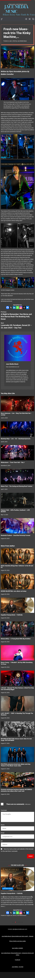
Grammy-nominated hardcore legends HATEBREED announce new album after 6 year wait (16, 790)
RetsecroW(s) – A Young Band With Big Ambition (16, 639)
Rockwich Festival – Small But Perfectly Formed (15, 535)
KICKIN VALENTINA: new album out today (13, 591)
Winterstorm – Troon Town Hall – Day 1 (13, 462)
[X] (10, 307)
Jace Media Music (22, 41)
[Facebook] (7, 307)
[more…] (3, 906)
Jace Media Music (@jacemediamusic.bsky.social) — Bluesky (17, 936)
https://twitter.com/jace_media (17, 941)
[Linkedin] (14, 307)
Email (2, 833)
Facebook (17, 959)
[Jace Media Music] (17, 348)
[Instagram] (20, 307)
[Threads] (24, 307)
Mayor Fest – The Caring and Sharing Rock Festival (16, 486)
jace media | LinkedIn (17, 948)
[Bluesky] (27, 307)
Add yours (27, 804)
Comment (4, 810)
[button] (3, 897)
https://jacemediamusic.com (12, 366)
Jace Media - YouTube (17, 966)
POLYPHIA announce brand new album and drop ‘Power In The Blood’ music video (15, 765)
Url (1, 841)
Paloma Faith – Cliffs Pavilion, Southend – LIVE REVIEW (15, 510)
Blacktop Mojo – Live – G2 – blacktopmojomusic (15, 439)
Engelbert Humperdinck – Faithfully (12, 615)
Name (2, 825)
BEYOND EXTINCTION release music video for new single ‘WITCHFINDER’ (16, 739)
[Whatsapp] (17, 307)
